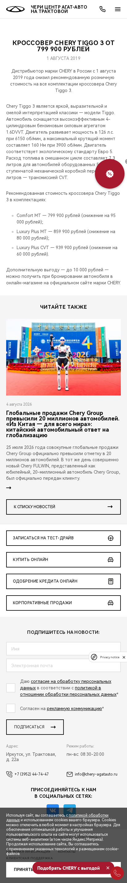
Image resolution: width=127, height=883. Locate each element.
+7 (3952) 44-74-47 (31, 774)
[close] (124, 657)
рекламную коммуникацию (74, 708)
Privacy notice (109, 657)
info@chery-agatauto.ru (96, 774)
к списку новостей (34, 507)
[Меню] (118, 9)
